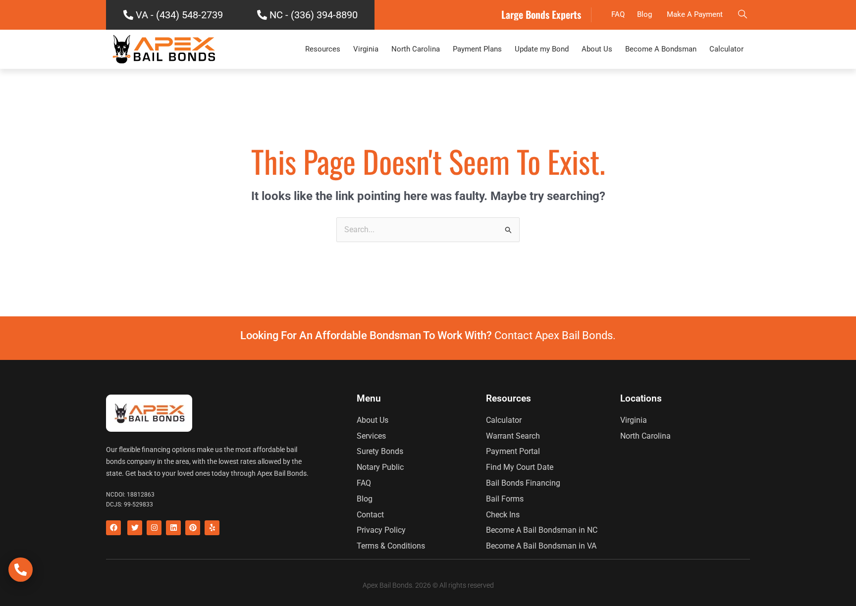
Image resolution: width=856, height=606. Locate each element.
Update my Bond (542, 49)
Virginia (365, 49)
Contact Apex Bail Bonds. (555, 335)
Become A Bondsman (660, 49)
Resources (322, 49)
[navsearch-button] (742, 14)
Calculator (726, 49)
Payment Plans (477, 49)
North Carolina (415, 49)
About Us (597, 49)
